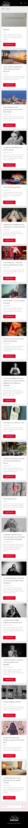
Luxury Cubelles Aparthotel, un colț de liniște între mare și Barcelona (14, 69)
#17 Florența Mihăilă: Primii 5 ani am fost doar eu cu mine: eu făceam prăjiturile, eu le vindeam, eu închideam (14, 383)
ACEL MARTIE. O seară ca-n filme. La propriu (14, 302)
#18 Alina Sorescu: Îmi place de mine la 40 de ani (14, 149)
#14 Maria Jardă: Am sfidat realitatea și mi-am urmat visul (14, 622)
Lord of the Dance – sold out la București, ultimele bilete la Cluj (14, 264)
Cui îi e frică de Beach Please (14, 188)
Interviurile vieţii (8, 152)
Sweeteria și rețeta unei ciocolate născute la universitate (14, 340)
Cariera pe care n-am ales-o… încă (14, 422)
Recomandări (6, 114)
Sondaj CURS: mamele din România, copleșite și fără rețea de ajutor (14, 740)
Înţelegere (14, 30)
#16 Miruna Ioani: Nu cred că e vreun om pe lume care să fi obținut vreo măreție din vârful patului (14, 538)
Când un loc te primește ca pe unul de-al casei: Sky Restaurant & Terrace (14, 461)
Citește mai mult (9, 44)
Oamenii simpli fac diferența (14, 702)
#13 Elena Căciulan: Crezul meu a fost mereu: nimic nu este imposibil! (14, 663)
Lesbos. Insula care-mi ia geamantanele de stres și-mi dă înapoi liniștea (14, 109)
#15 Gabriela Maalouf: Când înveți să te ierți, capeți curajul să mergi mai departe (14, 581)
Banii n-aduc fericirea (14, 499)
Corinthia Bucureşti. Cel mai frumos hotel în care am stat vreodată (14, 781)
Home (3, 8)
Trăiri (4, 32)
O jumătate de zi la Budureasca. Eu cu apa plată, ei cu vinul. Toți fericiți (14, 226)
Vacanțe (5, 74)
